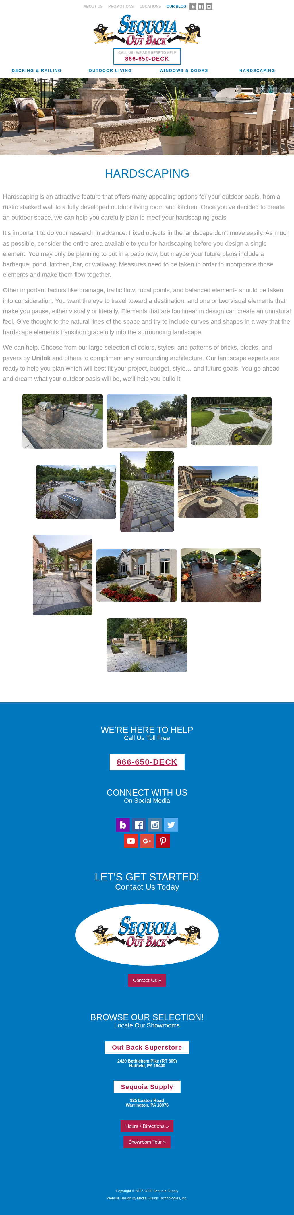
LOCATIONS (150, 6)
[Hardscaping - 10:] (147, 421)
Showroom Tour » (147, 1142)
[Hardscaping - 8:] (221, 575)
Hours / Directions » (147, 1126)
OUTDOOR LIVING (110, 70)
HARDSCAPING (257, 70)
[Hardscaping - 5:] (218, 492)
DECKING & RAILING (37, 70)
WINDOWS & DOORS (184, 70)
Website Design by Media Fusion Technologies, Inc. (147, 1198)
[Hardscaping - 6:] (62, 575)
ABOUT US (93, 6)
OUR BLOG (176, 6)
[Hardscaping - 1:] (62, 421)
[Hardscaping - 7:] (136, 575)
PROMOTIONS (121, 6)
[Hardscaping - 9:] (147, 645)
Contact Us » (147, 980)
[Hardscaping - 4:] (147, 491)
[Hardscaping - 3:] (76, 492)
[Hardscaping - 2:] (231, 421)
